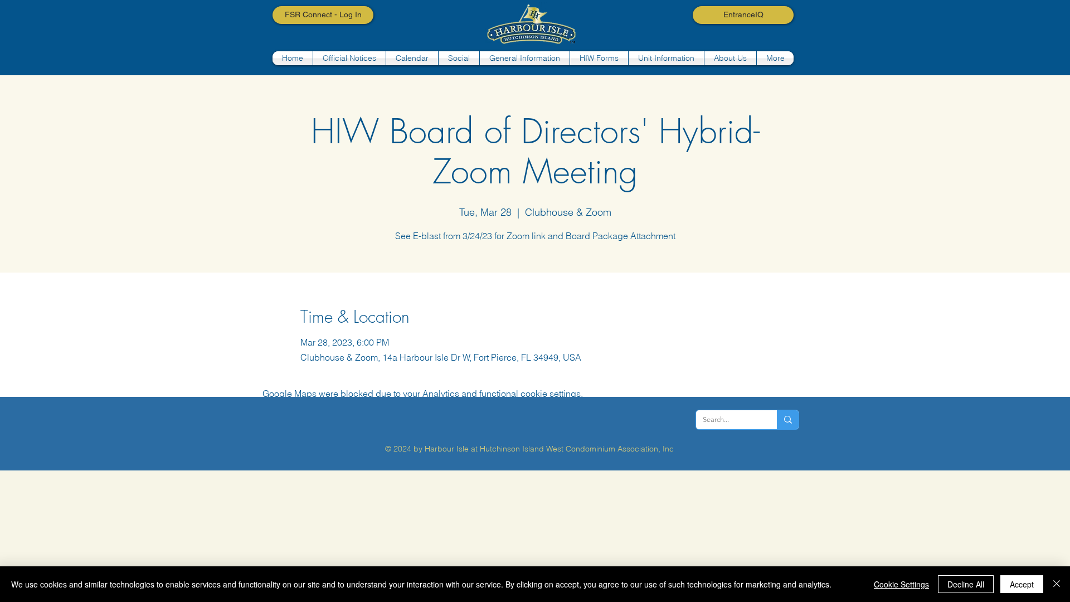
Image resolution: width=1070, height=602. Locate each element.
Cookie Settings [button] (901, 584)
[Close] (1056, 584)
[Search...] (788, 419)
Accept (1022, 584)
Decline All (965, 584)
